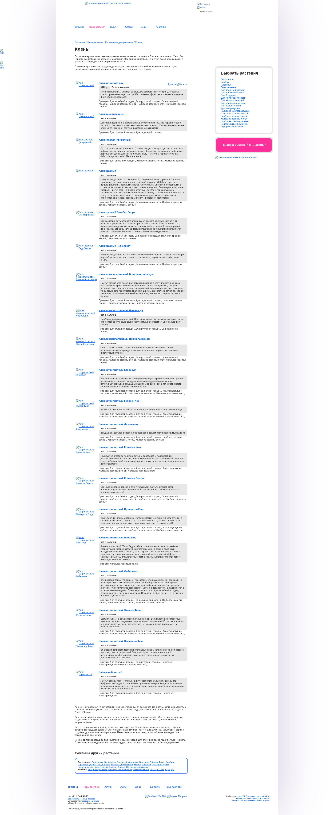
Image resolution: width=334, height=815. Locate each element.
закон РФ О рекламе (246, 796)
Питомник (79, 27)
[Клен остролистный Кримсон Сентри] (86, 483)
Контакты (161, 27)
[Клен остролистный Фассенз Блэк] (86, 615)
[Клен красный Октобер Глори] (86, 214)
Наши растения (97, 27)
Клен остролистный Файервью (118, 571)
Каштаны (115, 764)
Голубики (169, 762)
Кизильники (127, 764)
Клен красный (107, 170)
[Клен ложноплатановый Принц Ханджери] (86, 344)
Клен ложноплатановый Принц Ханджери (124, 338)
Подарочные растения (232, 126)
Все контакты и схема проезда (81, 799)
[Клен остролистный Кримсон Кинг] (86, 452)
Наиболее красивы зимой (234, 116)
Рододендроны (85, 767)
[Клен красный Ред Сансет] (86, 248)
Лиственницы (125, 769)
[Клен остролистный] (86, 85)
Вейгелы (154, 762)
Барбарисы (110, 762)
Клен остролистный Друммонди (118, 424)
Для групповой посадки (233, 97)
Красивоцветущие (230, 108)
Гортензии (83, 764)
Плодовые (226, 84)
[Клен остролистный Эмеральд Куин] (86, 646)
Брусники (144, 762)
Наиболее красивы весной (234, 113)
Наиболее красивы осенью (235, 121)
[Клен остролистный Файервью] (86, 576)
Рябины (104, 767)
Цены (143, 27)
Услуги (113, 27)
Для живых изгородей (232, 100)
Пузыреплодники (160, 764)
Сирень (112, 767)
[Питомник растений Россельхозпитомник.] (108, 3)
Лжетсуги (112, 769)
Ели (90, 769)
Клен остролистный (111, 83)
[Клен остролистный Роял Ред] (86, 542)
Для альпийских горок (232, 92)
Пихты (153, 769)
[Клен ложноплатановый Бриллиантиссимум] (86, 279)
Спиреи (121, 767)
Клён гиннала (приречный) (115, 139)
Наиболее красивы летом (234, 118)
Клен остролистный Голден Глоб (119, 400)
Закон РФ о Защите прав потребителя (252, 798)
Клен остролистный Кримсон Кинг (120, 447)
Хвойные (225, 82)
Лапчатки (146, 764)
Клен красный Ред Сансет (114, 245)
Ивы (99, 764)
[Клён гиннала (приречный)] (86, 142)
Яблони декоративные (137, 767)
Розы (96, 767)
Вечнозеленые (228, 87)
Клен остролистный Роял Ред (117, 537)
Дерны (92, 764)
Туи (172, 769)
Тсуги (167, 769)
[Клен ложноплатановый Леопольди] (86, 315)
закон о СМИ (262, 796)
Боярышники (131, 762)
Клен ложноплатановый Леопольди (121, 310)
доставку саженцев (90, 801)
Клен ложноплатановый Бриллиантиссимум (126, 274)
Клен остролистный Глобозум (117, 369)
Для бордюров (228, 95)
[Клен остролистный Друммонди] (86, 429)
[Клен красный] (84, 170)
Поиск (202, 7)
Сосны (160, 769)
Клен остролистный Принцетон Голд (121, 509)
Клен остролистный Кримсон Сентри (122, 478)
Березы (120, 762)
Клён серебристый (110, 672)
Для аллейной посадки (233, 90)
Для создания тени (231, 105)
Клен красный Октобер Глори (117, 212)
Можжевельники (141, 769)
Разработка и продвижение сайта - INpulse (250, 800)
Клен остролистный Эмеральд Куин (121, 641)
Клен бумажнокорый (111, 114)
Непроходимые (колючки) (234, 124)
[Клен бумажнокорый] (86, 116)
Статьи (129, 27)
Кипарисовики (100, 769)
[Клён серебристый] (86, 674)
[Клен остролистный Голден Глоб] (86, 406)
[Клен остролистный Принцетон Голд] (86, 514)
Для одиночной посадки (233, 103)
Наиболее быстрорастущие (235, 111)
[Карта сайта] (3, 67)
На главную (205, 4)
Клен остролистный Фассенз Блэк (120, 610)
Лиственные (227, 79)
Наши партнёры (174, 787)
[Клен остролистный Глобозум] (86, 375)
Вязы (161, 762)
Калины (106, 764)
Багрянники (97, 762)
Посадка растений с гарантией (244, 144)
